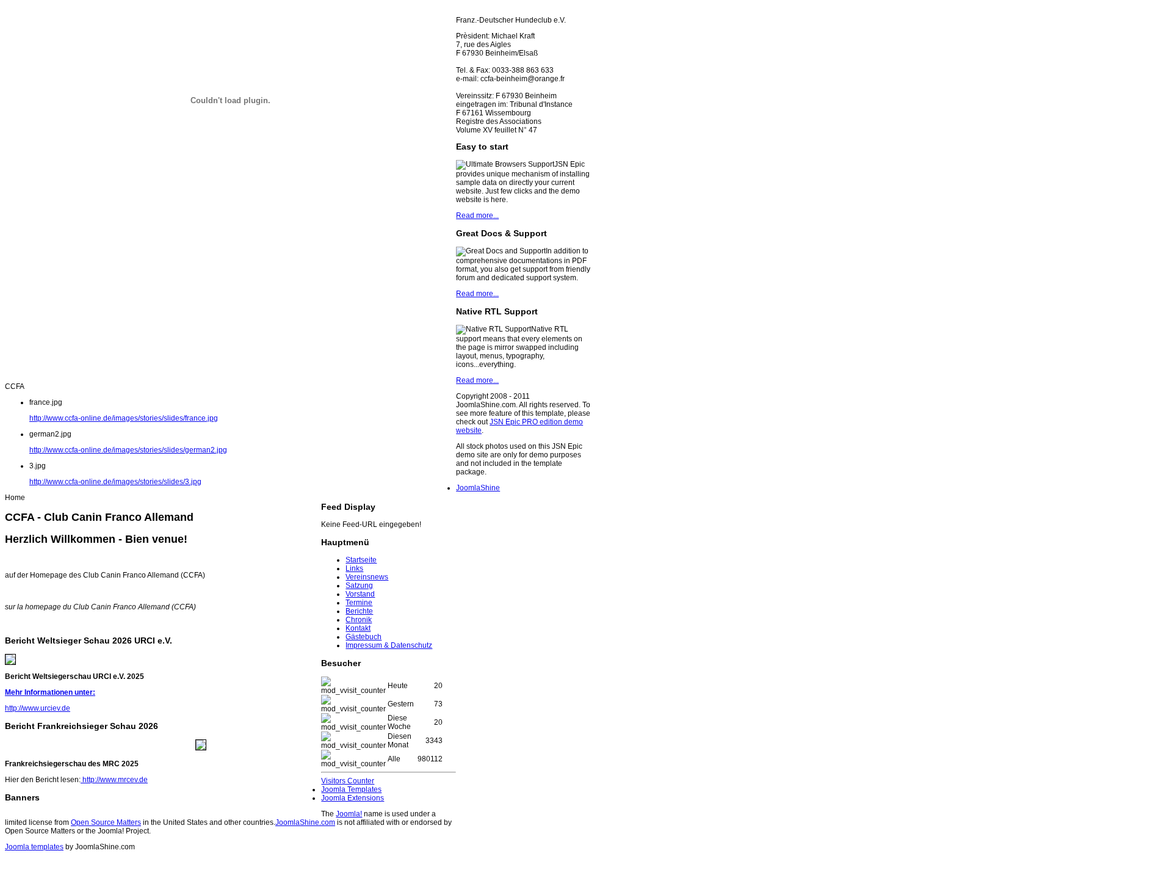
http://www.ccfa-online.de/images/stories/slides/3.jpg (115, 481)
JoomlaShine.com (305, 822)
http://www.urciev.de (37, 708)
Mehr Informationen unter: (50, 692)
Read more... (477, 215)
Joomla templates (34, 847)
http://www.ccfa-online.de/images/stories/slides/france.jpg (123, 418)
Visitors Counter (347, 781)
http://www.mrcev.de (114, 779)
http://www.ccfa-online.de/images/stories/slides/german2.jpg (128, 450)
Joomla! (349, 814)
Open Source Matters (106, 822)
